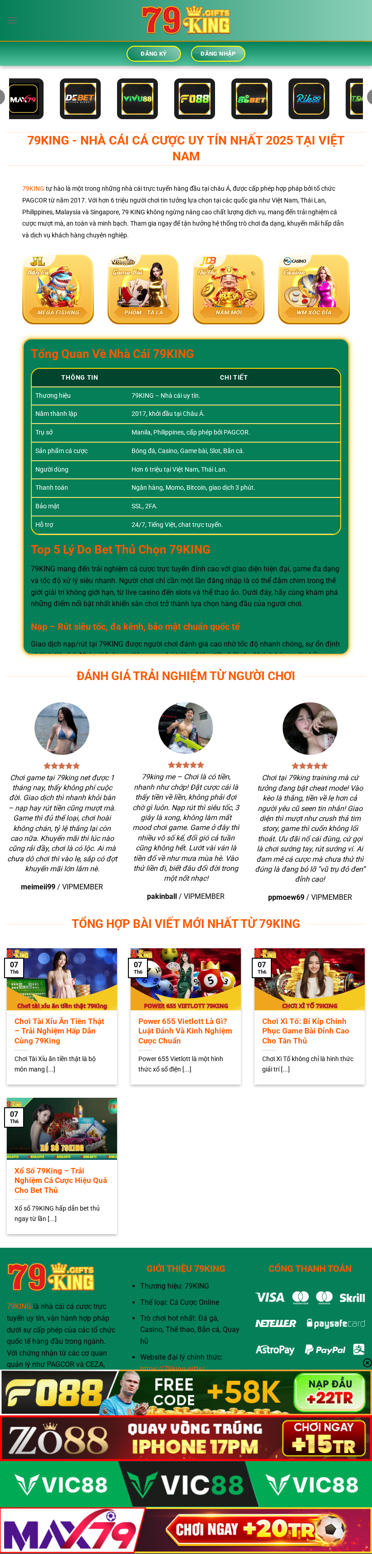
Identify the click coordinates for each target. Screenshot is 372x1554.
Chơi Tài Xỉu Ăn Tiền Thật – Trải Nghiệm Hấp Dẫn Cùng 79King (59, 1031)
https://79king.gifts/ (172, 1369)
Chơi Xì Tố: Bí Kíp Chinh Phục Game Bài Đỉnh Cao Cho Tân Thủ (305, 1031)
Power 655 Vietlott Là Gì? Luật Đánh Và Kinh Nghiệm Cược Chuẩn (185, 1031)
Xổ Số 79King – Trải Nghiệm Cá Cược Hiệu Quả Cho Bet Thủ (61, 1181)
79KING (33, 189)
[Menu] (12, 20)
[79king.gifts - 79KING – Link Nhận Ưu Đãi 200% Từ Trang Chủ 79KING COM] (186, 20)
